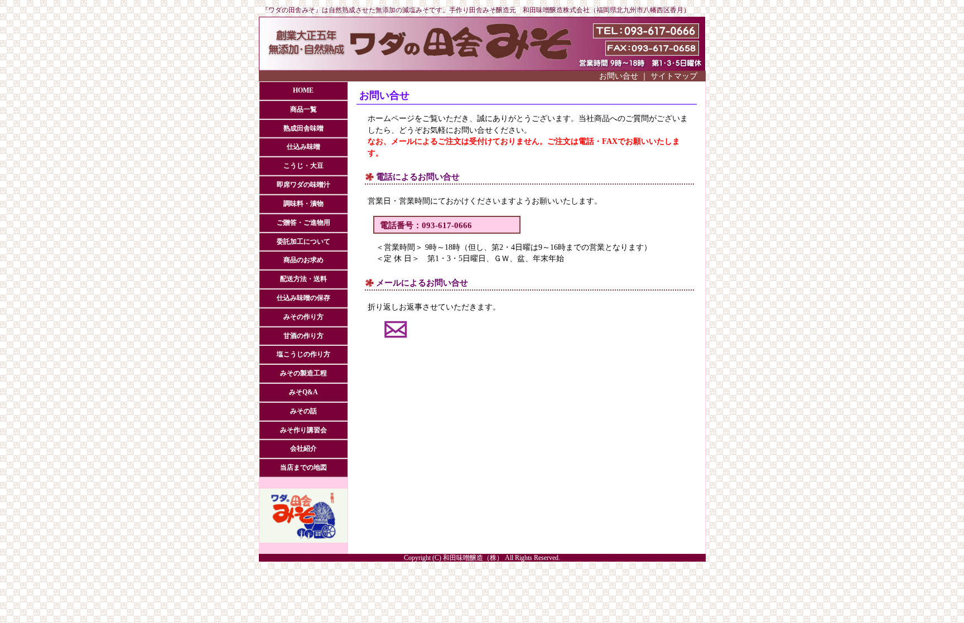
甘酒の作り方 (303, 336)
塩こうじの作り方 (303, 354)
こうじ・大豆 (303, 166)
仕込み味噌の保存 (303, 298)
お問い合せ (618, 75)
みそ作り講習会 (303, 430)
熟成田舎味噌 (303, 128)
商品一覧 (303, 109)
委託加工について (303, 241)
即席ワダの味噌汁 (303, 185)
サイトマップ (673, 75)
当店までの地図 (303, 467)
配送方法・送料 (303, 279)
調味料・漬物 (303, 203)
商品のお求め (303, 260)
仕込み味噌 (303, 147)
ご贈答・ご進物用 (303, 222)
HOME (303, 90)
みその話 (303, 411)
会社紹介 (303, 448)
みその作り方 (303, 317)
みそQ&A (303, 392)
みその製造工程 (303, 373)
